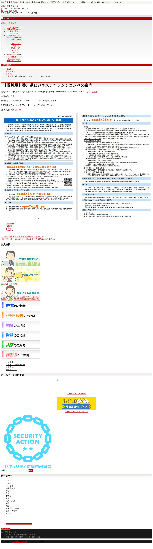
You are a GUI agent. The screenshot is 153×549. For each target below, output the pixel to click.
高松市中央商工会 (19, 542)
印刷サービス (16, 48)
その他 (94, 92)
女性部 (8, 496)
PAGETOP (5, 529)
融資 (8, 506)
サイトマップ (11, 370)
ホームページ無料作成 (76, 394)
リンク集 (9, 362)
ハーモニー (10, 486)
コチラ (18, 110)
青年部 (8, 513)
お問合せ (9, 367)
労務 (8, 493)
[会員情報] (20, 266)
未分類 (8, 498)
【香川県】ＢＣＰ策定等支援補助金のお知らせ (22, 237)
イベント (9, 481)
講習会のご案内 (12, 508)
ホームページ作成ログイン (76, 412)
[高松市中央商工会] (9, 6)
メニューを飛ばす (8, 23)
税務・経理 (10, 501)
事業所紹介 (10, 488)
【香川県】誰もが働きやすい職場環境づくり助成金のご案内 (28, 239)
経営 (8, 503)
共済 (8, 491)
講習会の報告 (11, 511)
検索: (3, 470)
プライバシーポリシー (15, 365)
